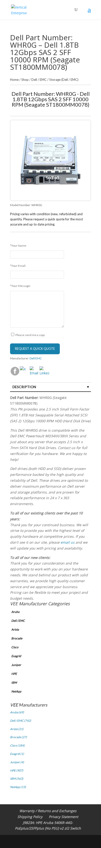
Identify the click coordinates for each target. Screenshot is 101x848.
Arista (15, 629)
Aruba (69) (17, 712)
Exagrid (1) (17, 754)
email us (68, 542)
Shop (25, 80)
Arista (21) (17, 729)
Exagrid (16, 656)
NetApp (16, 691)
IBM (14, 682)
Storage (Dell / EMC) (63, 80)
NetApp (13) (18, 787)
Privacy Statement (63, 816)
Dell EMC (36, 358)
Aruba (15, 612)
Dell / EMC (39, 80)
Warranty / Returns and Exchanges (47, 810)
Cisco (14, 647)
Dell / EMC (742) (20, 720)
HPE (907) (16, 770)
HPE (14, 674)
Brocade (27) (18, 737)
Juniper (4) (17, 762)
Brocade (16, 638)
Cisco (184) (17, 745)
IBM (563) (16, 778)
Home (14, 80)
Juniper (16, 665)
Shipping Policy (29, 816)
